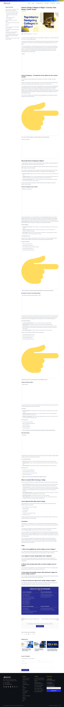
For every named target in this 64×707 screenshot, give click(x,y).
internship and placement (29, 476)
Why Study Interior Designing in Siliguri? (11, 11)
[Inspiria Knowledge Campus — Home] (6, 3)
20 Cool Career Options (26, 695)
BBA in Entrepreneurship (26, 595)
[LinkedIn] (10, 687)
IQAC (59, 0)
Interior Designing (26, 137)
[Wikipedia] (17, 687)
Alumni (52, 0)
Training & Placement (39, 3)
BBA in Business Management (27, 594)
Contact (59, 705)
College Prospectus (26, 679)
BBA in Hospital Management (27, 599)
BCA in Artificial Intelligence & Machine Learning (47, 595)
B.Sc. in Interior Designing (26, 609)
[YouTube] (6, 687)
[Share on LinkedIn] (28, 634)
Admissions (55, 705)
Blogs (23, 686)
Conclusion (7, 24)
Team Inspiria (25, 682)
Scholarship (24, 687)
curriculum (27, 379)
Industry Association (26, 684)
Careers (24, 694)
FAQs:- (6, 25)
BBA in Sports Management (26, 602)
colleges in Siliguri (28, 529)
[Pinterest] (12, 687)
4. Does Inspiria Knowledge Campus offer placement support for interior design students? (12, 35)
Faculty (24, 681)
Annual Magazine (25, 690)
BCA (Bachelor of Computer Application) (46, 594)
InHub (23, 700)
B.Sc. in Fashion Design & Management (28, 612)
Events (24, 689)
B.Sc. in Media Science (26, 608)
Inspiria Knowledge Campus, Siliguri (12, 13)
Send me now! (53, 690)
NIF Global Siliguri (9, 18)
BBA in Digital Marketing (38, 691)
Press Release (25, 692)
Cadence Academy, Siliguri (10, 17)
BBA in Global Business (26, 601)
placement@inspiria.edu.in (51, 680)
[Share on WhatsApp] (30, 634)
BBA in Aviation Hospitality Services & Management (48, 609)
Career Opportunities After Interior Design (12, 22)
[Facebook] (4, 687)
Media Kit (24, 697)
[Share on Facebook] (27, 634)
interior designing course (25, 221)
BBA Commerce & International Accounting (28, 598)
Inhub (54, 0)
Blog (57, 0)
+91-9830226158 (49, 679)
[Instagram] (8, 687)
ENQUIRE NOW (40, 626)
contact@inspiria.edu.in (8, 684)
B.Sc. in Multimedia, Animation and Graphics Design (30, 611)
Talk (22, 290)
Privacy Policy (51, 705)
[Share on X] (25, 634)
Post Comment (25, 670)
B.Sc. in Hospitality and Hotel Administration (47, 608)
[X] (15, 687)
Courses (33, 3)
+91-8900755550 (7, 682)
